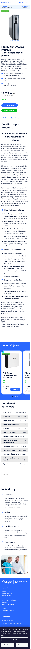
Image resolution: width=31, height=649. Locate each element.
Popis (5, 118)
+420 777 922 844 (8, 604)
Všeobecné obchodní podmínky (12, 624)
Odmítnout (7, 645)
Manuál (5, 474)
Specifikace (15, 118)
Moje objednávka (7, 620)
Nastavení (14, 639)
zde (2, 635)
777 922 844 (25, 6)
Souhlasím (22, 645)
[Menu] (26, 2)
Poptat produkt (9, 110)
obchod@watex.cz (6, 6)
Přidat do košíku (9, 105)
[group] (14, 26)
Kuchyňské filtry (21, 413)
